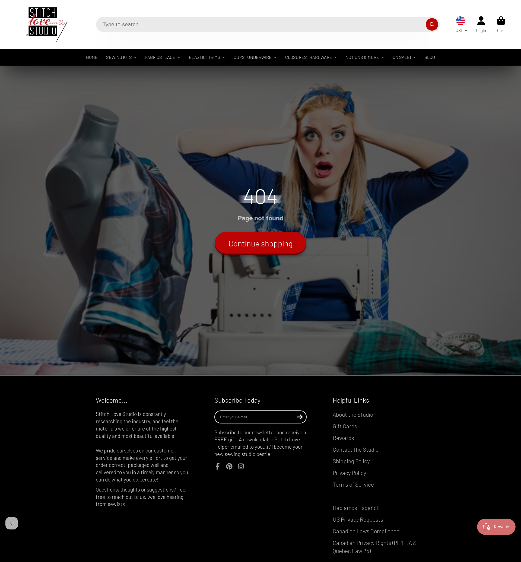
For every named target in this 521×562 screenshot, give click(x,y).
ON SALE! (402, 57)
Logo (43, 24)
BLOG (429, 57)
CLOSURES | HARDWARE (308, 57)
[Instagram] (241, 466)
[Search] (432, 24)
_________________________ (367, 496)
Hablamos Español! (356, 507)
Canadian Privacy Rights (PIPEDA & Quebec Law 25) (375, 546)
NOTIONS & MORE (362, 57)
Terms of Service (353, 484)
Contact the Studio (356, 449)
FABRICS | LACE (160, 57)
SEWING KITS (119, 57)
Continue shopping (260, 243)
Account (481, 24)
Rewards (343, 437)
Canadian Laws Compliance (366, 531)
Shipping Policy (351, 461)
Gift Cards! (346, 426)
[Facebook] (217, 466)
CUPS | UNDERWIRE (253, 57)
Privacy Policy (349, 472)
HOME (92, 57)
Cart (501, 24)
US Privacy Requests (358, 519)
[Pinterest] (229, 466)
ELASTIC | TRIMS (204, 57)
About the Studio (353, 414)
